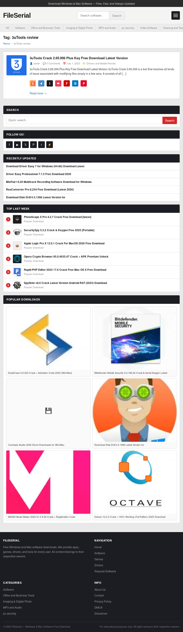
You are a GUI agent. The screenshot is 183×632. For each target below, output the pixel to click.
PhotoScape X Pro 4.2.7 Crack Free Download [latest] (57, 217)
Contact (99, 595)
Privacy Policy (102, 601)
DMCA (98, 607)
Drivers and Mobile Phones (101, 63)
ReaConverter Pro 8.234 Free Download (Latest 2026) (40, 189)
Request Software (105, 571)
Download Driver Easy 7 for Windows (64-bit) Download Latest (45, 166)
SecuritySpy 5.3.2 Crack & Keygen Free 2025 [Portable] (59, 230)
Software (20, 28)
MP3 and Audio (107, 28)
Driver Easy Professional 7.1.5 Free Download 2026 (38, 174)
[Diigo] (41, 83)
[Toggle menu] (175, 15)
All (7, 28)
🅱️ (33, 83)
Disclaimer (100, 613)
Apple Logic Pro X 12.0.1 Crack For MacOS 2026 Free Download (64, 243)
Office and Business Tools (45, 28)
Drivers (98, 565)
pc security (128, 28)
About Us (100, 589)
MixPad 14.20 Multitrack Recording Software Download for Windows (49, 182)
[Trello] (75, 83)
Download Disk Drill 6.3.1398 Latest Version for (35, 197)
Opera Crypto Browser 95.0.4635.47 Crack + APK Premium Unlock (66, 256)
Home (6, 43)
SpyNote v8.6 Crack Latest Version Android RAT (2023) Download (65, 283)
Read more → (38, 93)
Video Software (148, 28)
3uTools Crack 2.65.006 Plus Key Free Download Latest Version (79, 57)
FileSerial (17, 15)
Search (116, 15)
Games (98, 559)
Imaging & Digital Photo (79, 28)
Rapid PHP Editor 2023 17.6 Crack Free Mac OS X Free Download (65, 270)
